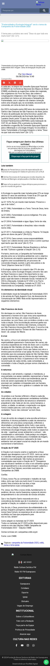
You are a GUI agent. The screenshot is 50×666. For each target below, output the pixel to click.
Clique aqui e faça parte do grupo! (25, 156)
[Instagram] (27, 645)
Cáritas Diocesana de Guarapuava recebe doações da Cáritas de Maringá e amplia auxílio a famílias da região (23, 178)
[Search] (44, 10)
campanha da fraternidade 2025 (25, 543)
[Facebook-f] (16, 645)
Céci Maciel (27, 74)
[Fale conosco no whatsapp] (46, 662)
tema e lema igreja (11, 545)
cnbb (41, 543)
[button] (3, 4)
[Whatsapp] (33, 645)
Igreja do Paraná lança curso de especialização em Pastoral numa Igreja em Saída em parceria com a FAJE (22, 171)
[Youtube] (22, 645)
